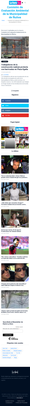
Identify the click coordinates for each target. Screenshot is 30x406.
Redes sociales (6, 348)
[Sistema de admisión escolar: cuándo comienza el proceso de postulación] (10, 135)
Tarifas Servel (21, 398)
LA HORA (6, 74)
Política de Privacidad (21, 400)
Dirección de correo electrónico (11, 326)
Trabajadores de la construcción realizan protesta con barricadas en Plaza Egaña (14, 67)
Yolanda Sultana (17, 348)
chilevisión (5, 353)
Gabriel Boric (13, 346)
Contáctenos (9, 400)
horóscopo (13, 353)
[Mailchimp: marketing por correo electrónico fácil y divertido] (13, 337)
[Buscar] (25, 2)
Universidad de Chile (7, 350)
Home (3, 20)
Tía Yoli (18, 350)
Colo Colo (4, 346)
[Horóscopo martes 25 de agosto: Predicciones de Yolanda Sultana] (15, 216)
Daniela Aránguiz (6, 355)
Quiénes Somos (9, 398)
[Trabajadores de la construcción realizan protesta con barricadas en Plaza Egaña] (15, 47)
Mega (15, 355)
